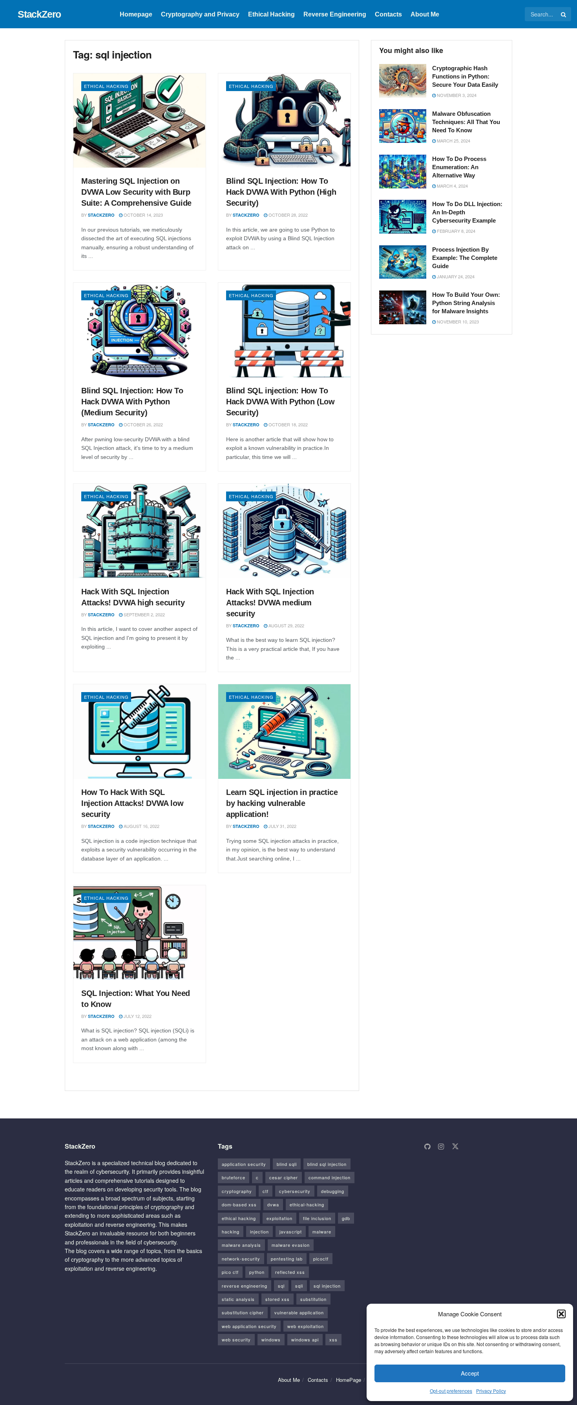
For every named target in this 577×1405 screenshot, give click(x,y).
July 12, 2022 (137, 1016)
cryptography (237, 1191)
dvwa (273, 1204)
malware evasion (291, 1245)
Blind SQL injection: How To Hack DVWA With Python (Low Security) (280, 401)
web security (236, 1339)
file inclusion (317, 1218)
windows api (305, 1339)
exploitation (279, 1218)
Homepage (136, 14)
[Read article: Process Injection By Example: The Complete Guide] (402, 262)
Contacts (388, 14)
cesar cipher (283, 1177)
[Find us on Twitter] (455, 1146)
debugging (332, 1191)
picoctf (321, 1258)
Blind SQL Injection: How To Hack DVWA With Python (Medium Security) (132, 401)
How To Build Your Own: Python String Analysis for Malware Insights (466, 302)
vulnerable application (299, 1312)
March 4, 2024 (452, 186)
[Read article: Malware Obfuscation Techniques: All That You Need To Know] (402, 126)
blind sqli (287, 1164)
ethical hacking (239, 1218)
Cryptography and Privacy (200, 14)
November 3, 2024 (456, 95)
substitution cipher (243, 1312)
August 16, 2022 (140, 826)
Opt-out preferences (451, 1390)
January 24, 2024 (455, 276)
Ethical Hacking (271, 14)
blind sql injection (327, 1164)
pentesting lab (287, 1258)
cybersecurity (294, 1191)
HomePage (348, 1379)
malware (321, 1231)
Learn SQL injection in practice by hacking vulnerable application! (282, 803)
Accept (470, 1373)
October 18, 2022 (287, 424)
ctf (265, 1191)
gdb (346, 1218)
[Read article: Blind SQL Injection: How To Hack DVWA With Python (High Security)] (284, 120)
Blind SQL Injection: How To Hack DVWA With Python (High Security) (281, 192)
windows (271, 1339)
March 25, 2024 (453, 140)
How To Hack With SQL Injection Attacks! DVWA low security (132, 803)
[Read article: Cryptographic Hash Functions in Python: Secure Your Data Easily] (402, 81)
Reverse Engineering (334, 14)
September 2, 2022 (143, 614)
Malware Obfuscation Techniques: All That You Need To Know (466, 121)
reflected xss (290, 1272)
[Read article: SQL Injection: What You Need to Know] (139, 932)
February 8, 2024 (455, 231)
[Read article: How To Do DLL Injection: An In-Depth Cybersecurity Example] (402, 217)
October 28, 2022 (287, 215)
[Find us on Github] (427, 1146)
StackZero (39, 14)
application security (244, 1164)
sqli (299, 1286)
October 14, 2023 (142, 215)
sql (281, 1286)
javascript (290, 1231)
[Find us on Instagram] (441, 1146)
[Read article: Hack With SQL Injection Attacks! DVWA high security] (139, 531)
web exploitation (305, 1326)
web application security (249, 1326)
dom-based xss (239, 1204)
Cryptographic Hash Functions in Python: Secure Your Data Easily (465, 76)
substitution (313, 1299)
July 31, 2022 (281, 826)
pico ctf (230, 1272)
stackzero (101, 215)
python (257, 1272)
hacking (230, 1231)
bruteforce (233, 1177)
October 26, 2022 (142, 424)
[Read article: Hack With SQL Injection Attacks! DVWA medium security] (284, 531)
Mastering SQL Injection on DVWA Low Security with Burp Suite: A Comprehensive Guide (136, 192)
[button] (561, 1314)
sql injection (327, 1286)
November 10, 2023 (457, 321)
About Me (425, 14)
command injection (330, 1177)
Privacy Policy (491, 1390)
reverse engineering (244, 1286)
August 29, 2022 (285, 625)
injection (259, 1231)
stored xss (277, 1299)
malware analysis (241, 1245)
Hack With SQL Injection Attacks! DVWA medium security (270, 602)
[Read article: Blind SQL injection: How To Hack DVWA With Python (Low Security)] (284, 330)
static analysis (238, 1299)
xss (333, 1339)
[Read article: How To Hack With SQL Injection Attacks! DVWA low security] (139, 731)
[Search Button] (564, 14)
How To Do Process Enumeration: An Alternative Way (459, 167)
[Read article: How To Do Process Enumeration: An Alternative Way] (402, 171)
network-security (241, 1258)
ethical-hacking (307, 1204)
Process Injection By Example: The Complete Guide (464, 257)
